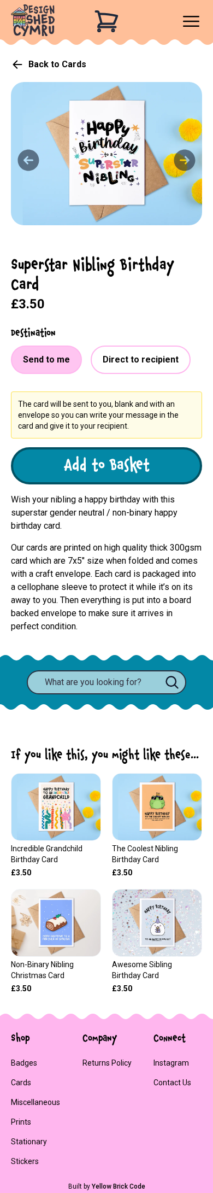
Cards (21, 1082)
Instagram (171, 1063)
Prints (21, 1122)
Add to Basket (107, 466)
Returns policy (107, 1063)
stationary (29, 1141)
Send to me (46, 359)
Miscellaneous (35, 1102)
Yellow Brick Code (118, 1186)
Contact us (172, 1082)
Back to (57, 64)
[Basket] (106, 21)
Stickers (25, 1161)
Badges (24, 1063)
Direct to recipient (141, 359)
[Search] (172, 682)
